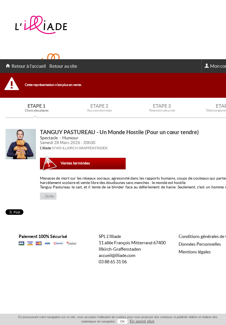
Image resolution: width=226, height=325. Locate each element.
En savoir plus (142, 321)
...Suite (48, 196)
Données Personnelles (200, 244)
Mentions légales (195, 251)
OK (122, 321)
